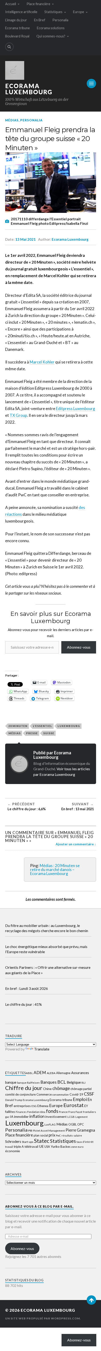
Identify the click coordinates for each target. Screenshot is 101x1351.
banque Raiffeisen (28, 1082)
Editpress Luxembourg (75, 408)
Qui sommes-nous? (50, 36)
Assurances (80, 1073)
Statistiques (53, 12)
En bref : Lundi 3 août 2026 (26, 988)
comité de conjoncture (20, 1094)
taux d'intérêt (85, 1141)
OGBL (72, 1124)
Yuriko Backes (60, 1146)
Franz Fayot (75, 1111)
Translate (41, 1049)
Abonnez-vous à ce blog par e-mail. (39, 1206)
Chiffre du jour (23, 1088)
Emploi (80, 1099)
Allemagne (63, 1073)
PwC (58, 1135)
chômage (61, 1088)
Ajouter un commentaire (75, 844)
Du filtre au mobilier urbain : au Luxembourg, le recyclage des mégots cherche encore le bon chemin (46, 928)
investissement (56, 1117)
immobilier (21, 1117)
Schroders (13, 1141)
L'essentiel (42, 725)
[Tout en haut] (91, 1300)
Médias (12, 120)
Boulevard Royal (17, 36)
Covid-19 (76, 1094)
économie (12, 1151)
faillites (10, 1112)
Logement (81, 1116)
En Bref (39, 20)
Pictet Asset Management (49, 1130)
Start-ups (27, 1142)
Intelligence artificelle (21, 12)
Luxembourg (69, 725)
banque (10, 1082)
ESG (34, 1106)
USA (47, 1146)
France (63, 1112)
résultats (67, 1135)
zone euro (77, 1146)
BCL (61, 1082)
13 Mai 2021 (25, 239)
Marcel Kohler (42, 362)
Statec (41, 1140)
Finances (21, 1111)
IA (11, 1117)
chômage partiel (81, 1089)
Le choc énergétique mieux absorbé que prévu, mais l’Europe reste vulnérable (46, 949)
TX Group (18, 415)
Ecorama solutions (51, 28)
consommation (60, 1094)
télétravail (31, 1146)
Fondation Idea (36, 1111)
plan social (41, 1135)
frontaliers (89, 1111)
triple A (19, 1146)
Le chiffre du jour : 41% (23, 1004)
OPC (80, 1124)
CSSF (89, 1094)
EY (86, 1106)
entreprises (22, 1106)
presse (32, 733)
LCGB (71, 1116)
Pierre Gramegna (80, 1130)
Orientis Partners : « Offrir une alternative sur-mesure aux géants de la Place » (47, 970)
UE (41, 1146)
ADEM (40, 1072)
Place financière (38, 4)
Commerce (44, 1094)
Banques (48, 1082)
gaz (7, 1116)
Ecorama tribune (17, 28)
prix (52, 1135)
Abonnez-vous (78, 647)
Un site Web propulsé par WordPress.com (42, 1318)
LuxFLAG (50, 1124)
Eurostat (73, 1105)
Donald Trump (13, 1099)
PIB (30, 1130)
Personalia (60, 20)
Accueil (10, 4)
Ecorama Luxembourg (28, 88)
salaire (78, 1135)
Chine (47, 1089)
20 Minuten (17, 725)
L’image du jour (16, 20)
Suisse (48, 733)
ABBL (29, 1073)
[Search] (9, 47)
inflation (37, 1116)
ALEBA (51, 1073)
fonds (52, 1111)
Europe (78, 12)
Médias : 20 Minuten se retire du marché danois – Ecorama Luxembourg (55, 869)
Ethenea (42, 1106)
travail (9, 1146)
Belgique (74, 1082)
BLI (83, 1082)
